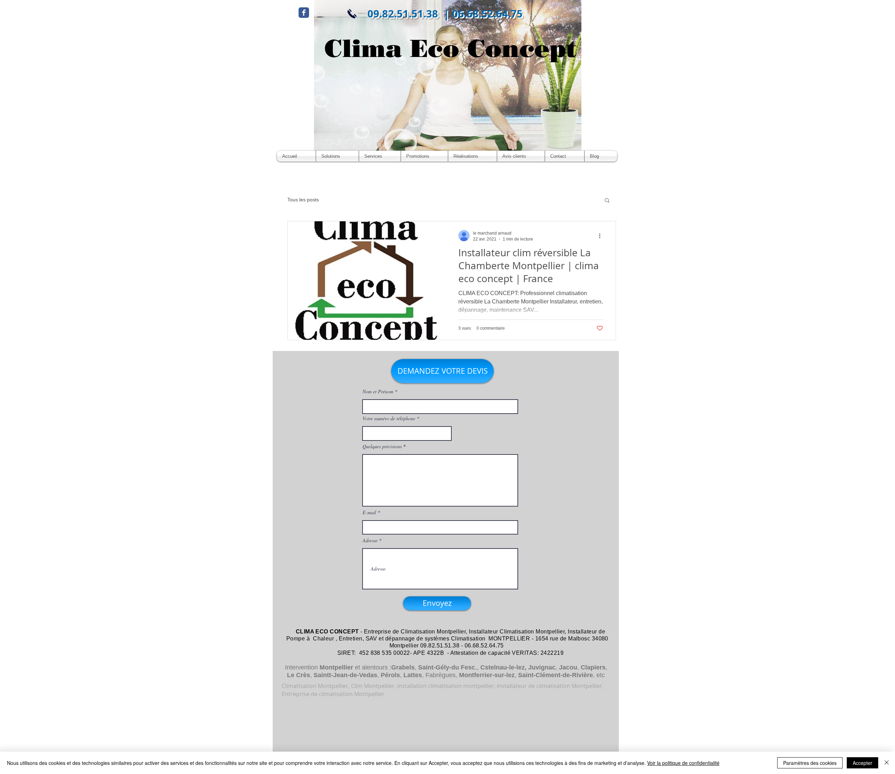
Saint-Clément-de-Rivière (555, 675)
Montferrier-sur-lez (487, 675)
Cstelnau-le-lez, (503, 667)
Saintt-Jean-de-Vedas (345, 675)
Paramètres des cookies (810, 762)
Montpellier (336, 667)
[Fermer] (886, 762)
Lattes (412, 675)
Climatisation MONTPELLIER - (492, 639)
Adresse (370, 540)
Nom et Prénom (378, 391)
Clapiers (593, 667)
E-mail (369, 512)
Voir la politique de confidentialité (683, 762)
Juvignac (542, 667)
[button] (607, 201)
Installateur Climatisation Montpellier (517, 632)
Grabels (403, 667)
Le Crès (298, 675)
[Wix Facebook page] (304, 12)
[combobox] (407, 433)
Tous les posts (303, 199)
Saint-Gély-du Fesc (446, 667)
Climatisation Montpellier (433, 632)
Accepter (862, 762)
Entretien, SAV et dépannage (377, 639)
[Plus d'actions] (602, 235)
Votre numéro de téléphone (389, 418)
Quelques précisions (382, 446)
